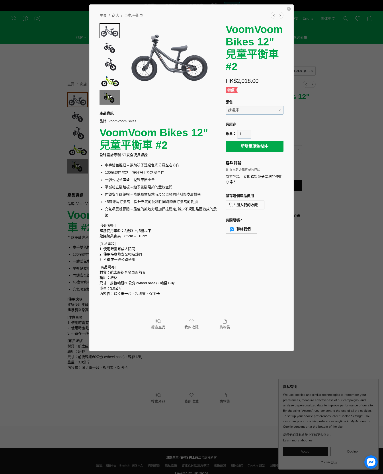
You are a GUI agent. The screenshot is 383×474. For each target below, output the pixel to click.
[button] (245, 205)
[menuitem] (274, 15)
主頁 (103, 15)
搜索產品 (158, 327)
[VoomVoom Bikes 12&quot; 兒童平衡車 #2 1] (110, 47)
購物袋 (224, 327)
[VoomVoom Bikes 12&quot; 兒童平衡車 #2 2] (110, 64)
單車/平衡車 (133, 15)
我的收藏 (191, 327)
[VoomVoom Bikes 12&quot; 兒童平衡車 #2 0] (110, 30)
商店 (115, 15)
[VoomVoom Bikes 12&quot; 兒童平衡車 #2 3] (110, 80)
